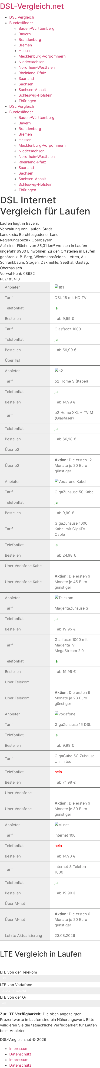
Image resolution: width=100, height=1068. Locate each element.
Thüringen (27, 100)
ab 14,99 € (66, 402)
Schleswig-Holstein (35, 95)
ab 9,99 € (65, 318)
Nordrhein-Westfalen (37, 67)
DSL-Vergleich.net (32, 6)
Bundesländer (21, 22)
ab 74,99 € (66, 782)
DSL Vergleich (21, 17)
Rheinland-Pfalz (32, 73)
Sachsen (26, 84)
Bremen (25, 45)
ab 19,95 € (66, 629)
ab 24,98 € (66, 555)
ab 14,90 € (66, 856)
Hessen (25, 50)
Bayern (25, 34)
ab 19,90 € (66, 893)
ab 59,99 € (67, 349)
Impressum (18, 1048)
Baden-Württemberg (36, 28)
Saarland (26, 78)
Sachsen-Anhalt (32, 89)
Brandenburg (30, 39)
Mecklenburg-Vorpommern (42, 56)
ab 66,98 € (66, 439)
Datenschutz (20, 1054)
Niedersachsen (31, 61)
